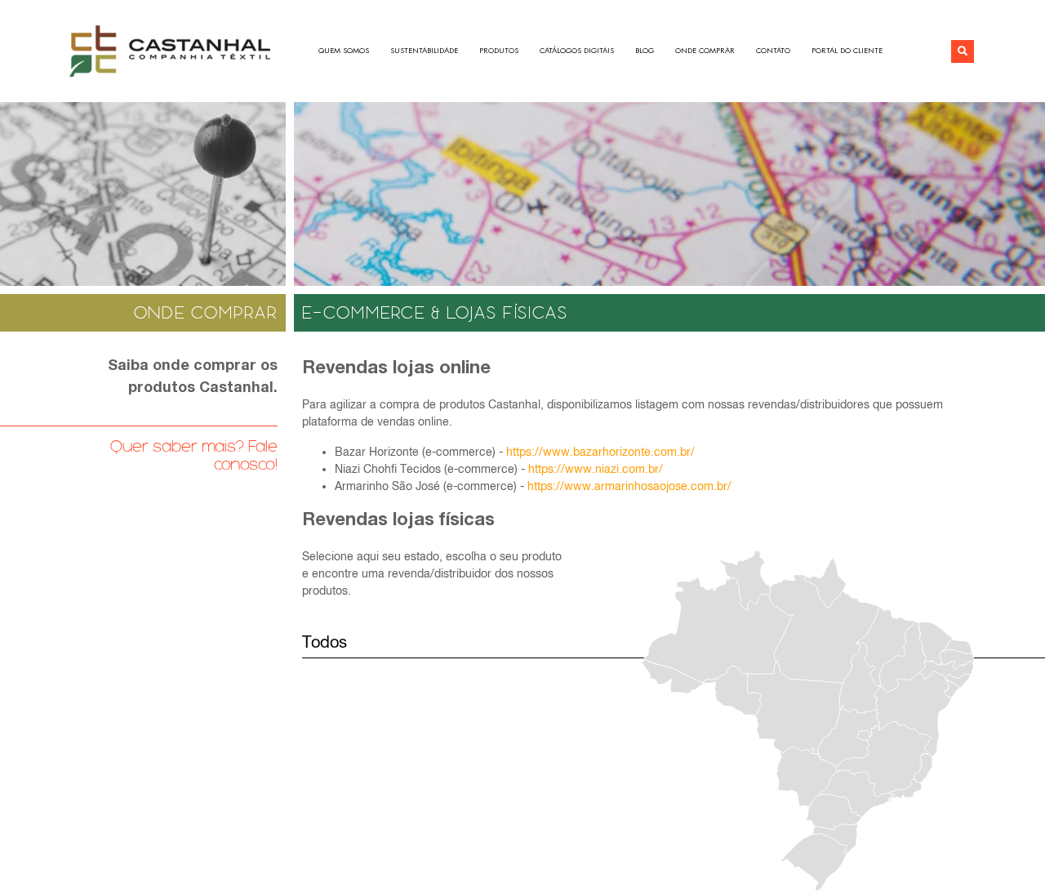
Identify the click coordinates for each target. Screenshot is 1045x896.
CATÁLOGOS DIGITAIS (577, 51)
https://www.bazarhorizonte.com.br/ (600, 451)
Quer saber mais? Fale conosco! (194, 455)
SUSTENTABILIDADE (424, 51)
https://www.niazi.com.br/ (595, 468)
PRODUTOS (498, 51)
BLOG (644, 51)
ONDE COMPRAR (705, 51)
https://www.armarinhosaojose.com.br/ (629, 486)
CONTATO (773, 51)
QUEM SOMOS (343, 51)
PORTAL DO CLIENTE (847, 51)
